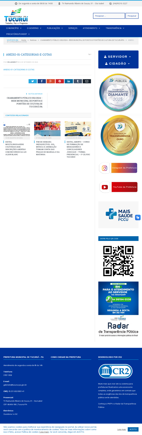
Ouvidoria (7, 414)
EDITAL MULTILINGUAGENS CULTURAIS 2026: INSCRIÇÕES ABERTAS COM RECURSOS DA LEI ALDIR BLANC (15, 148)
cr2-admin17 (12, 62)
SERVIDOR (117, 56)
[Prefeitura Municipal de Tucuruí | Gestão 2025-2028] (16, 15)
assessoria (127, 387)
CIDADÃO (117, 63)
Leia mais (44, 432)
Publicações (53, 28)
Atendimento (90, 28)
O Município (12, 28)
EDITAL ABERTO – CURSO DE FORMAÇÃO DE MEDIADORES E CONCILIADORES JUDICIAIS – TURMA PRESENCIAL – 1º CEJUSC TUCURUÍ (78, 149)
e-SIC (15, 414)
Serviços (72, 28)
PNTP (110, 403)
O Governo (33, 28)
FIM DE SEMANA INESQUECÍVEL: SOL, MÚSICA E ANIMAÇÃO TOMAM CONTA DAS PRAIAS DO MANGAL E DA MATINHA (48, 148)
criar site (115, 383)
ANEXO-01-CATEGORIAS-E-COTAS (18, 69)
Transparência (113, 28)
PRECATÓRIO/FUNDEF (16, 34)
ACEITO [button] (133, 429)
